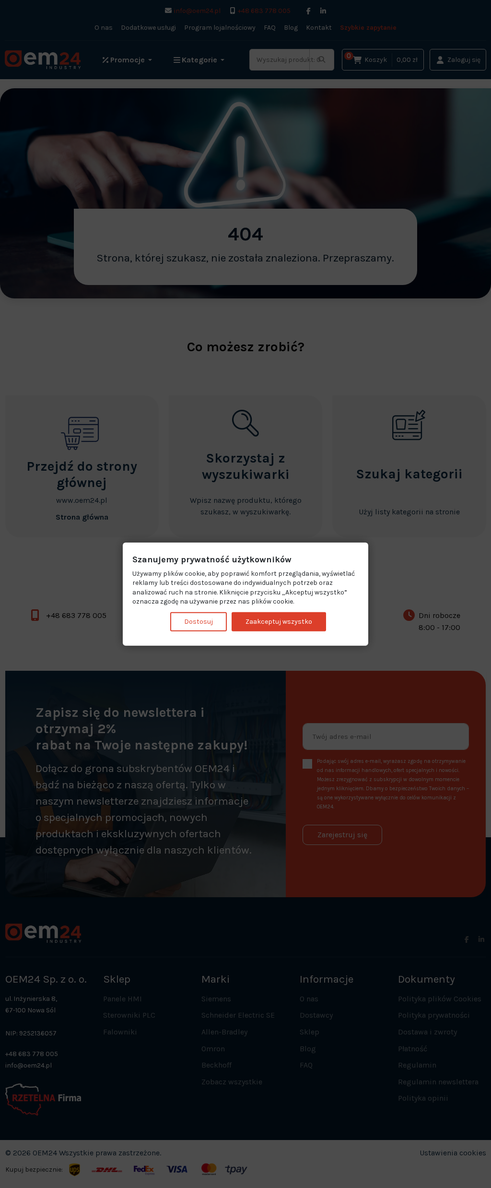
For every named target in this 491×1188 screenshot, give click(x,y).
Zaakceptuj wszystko (279, 622)
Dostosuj (198, 622)
